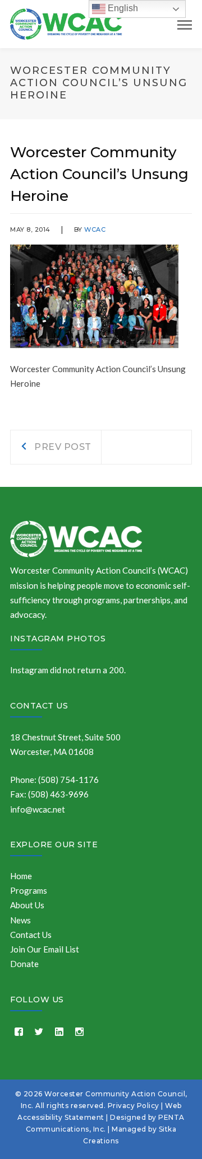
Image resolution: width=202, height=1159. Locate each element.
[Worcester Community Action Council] (66, 23)
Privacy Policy (133, 1105)
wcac (94, 229)
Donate (24, 964)
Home (21, 876)
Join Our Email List (44, 949)
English (121, 8)
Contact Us (39, 706)
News (20, 920)
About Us (27, 905)
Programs (28, 890)
